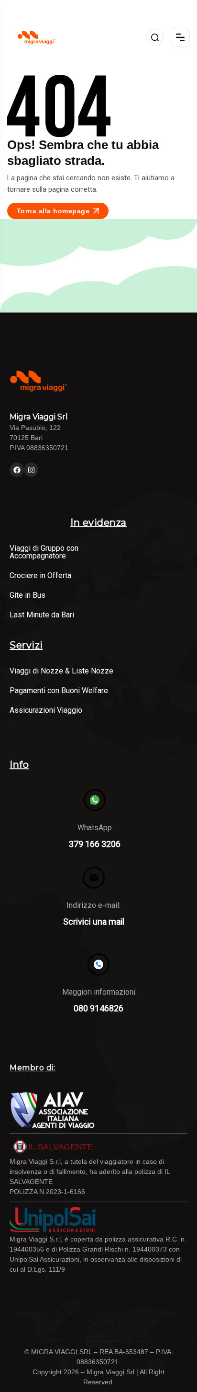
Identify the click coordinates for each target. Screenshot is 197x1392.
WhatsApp (94, 827)
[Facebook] (17, 470)
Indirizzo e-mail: (93, 905)
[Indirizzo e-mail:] (94, 878)
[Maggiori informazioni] (98, 964)
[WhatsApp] (95, 800)
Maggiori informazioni (98, 992)
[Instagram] (31, 470)
